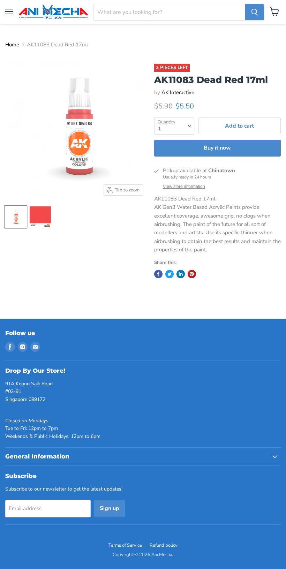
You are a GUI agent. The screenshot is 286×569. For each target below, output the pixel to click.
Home (12, 45)
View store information (184, 186)
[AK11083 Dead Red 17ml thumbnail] (16, 217)
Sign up (109, 508)
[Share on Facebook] (158, 274)
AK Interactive (177, 92)
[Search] (254, 12)
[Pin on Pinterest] (192, 274)
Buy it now (217, 148)
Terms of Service (125, 545)
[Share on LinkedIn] (180, 274)
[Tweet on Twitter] (169, 274)
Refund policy (164, 545)
